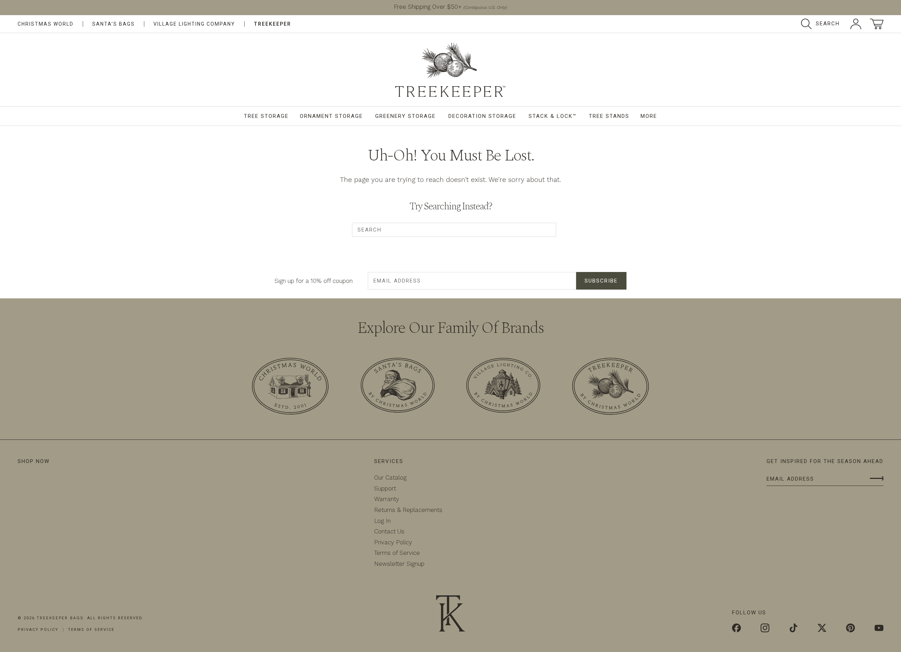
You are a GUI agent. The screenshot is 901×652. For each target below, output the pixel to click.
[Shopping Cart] (876, 24)
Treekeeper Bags (60, 618)
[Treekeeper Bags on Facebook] (736, 628)
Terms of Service (397, 552)
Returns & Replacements (408, 509)
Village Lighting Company (194, 24)
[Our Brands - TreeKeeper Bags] (611, 387)
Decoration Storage (482, 116)
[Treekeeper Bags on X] (822, 628)
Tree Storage (266, 116)
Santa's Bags (113, 24)
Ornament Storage (331, 116)
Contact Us (389, 531)
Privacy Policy (393, 542)
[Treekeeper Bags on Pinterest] (850, 628)
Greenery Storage (405, 116)
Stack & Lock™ (552, 116)
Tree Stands (609, 116)
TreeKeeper (272, 24)
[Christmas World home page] (450, 70)
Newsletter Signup (399, 563)
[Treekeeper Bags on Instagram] (765, 628)
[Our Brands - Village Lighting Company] (503, 387)
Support (385, 488)
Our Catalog (390, 477)
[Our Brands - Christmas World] (290, 387)
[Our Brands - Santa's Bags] (397, 386)
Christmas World (46, 24)
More (649, 116)
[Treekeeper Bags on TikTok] (793, 628)
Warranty (386, 498)
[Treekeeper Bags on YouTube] (879, 628)
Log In (382, 520)
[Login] (856, 24)
